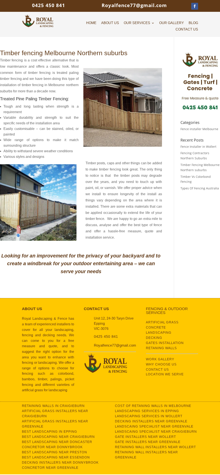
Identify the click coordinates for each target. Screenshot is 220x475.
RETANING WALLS (161, 348)
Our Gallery (171, 23)
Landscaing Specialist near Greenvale (154, 426)
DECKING (154, 338)
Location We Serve (165, 374)
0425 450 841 (48, 5)
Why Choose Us (161, 364)
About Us (110, 23)
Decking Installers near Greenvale (151, 421)
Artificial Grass (162, 322)
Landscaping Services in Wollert (148, 416)
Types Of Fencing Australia (199, 188)
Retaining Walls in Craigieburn (53, 406)
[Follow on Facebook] (194, 6)
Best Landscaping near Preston (54, 452)
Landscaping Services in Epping (147, 411)
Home (91, 23)
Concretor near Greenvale (50, 467)
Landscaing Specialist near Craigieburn (156, 431)
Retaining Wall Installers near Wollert (155, 447)
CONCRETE (156, 327)
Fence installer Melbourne (199, 129)
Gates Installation (165, 343)
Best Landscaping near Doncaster (57, 442)
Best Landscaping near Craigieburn (58, 436)
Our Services (137, 23)
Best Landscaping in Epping (49, 431)
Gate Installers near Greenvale (147, 442)
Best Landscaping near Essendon (56, 457)
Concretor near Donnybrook (52, 447)
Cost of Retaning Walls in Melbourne (153, 406)
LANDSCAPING (158, 332)
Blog (193, 23)
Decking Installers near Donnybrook (60, 462)
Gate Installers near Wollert (145, 436)
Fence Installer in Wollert (198, 147)
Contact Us (187, 29)
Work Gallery (160, 359)
